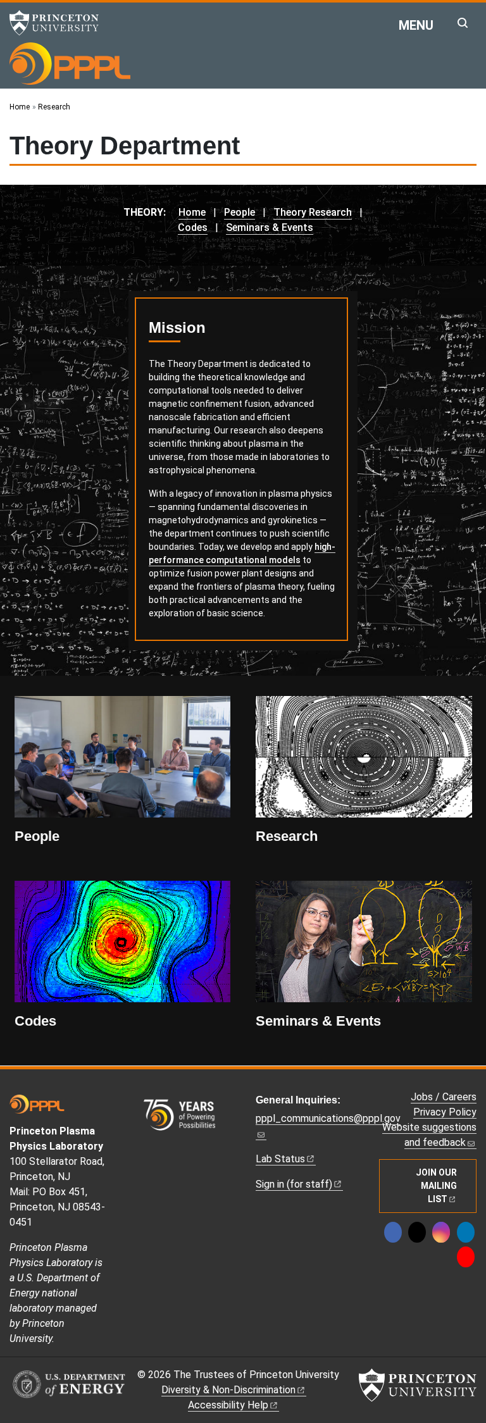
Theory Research (312, 212)
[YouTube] (466, 1257)
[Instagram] (441, 1232)
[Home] (69, 63)
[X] (417, 1232)
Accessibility (228, 1405)
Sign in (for (294, 1184)
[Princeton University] (60, 22)
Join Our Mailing (436, 1185)
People (239, 212)
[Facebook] (393, 1232)
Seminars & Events (269, 227)
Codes (193, 227)
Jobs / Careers (444, 1097)
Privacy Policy (445, 1112)
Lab (280, 1159)
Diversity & (228, 1390)
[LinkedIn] (466, 1232)
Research (287, 836)
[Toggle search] (462, 22)
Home (192, 212)
